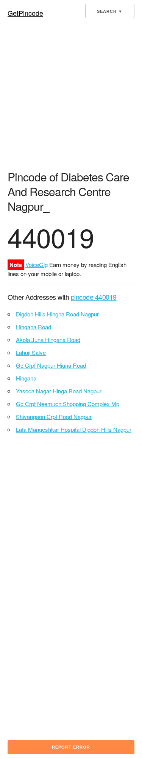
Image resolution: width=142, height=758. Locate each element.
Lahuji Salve (31, 352)
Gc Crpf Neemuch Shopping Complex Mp (67, 404)
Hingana (26, 378)
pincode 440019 (94, 297)
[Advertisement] (71, 96)
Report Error (71, 747)
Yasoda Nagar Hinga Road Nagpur (58, 391)
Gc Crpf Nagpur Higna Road (51, 365)
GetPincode (25, 13)
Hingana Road (33, 327)
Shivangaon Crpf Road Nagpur (54, 416)
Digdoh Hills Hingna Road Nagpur (57, 314)
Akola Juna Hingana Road (48, 340)
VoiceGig (36, 265)
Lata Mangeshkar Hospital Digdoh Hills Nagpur (73, 429)
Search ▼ (110, 11)
